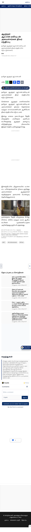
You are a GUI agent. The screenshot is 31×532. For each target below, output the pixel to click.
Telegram (3, 234)
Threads (7, 234)
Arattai (10, 234)
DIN (2, 53)
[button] (3, 2)
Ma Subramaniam (12, 242)
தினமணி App (20, 236)
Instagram (22, 233)
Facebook (14, 233)
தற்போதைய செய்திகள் (15, 6)
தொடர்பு (24, 520)
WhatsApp (26, 231)
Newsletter (19, 230)
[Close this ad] (30, 526)
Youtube (26, 233)
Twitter (17, 233)
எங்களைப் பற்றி (15, 520)
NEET (3, 242)
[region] (15, 20)
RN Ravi (22, 242)
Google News (14, 234)
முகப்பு (27, 2)
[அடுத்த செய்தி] (30, 266)
